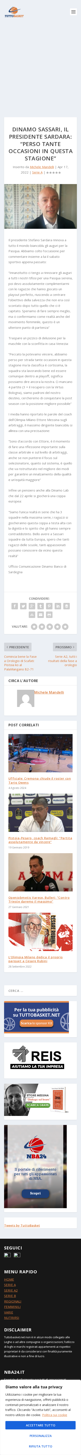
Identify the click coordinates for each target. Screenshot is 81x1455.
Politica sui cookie (54, 1415)
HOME (9, 1279)
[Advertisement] (40, 66)
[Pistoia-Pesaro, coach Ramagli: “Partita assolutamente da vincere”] (40, 813)
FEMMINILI (12, 1306)
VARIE (8, 1312)
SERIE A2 (11, 1290)
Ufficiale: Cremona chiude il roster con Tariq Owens (39, 780)
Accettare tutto (40, 1425)
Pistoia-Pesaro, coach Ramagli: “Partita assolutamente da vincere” (40, 840)
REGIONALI (12, 1301)
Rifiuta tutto (40, 1446)
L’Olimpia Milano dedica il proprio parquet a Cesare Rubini (35, 959)
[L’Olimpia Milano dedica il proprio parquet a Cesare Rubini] (40, 932)
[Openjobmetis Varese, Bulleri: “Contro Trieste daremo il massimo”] (40, 872)
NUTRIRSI (11, 1317)
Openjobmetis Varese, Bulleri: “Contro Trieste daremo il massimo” (39, 899)
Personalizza (41, 1436)
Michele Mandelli (42, 167)
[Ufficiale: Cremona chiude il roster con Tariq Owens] (40, 753)
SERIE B (10, 1296)
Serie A (37, 172)
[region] (40, 1417)
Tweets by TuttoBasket (22, 1225)
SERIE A (10, 1285)
